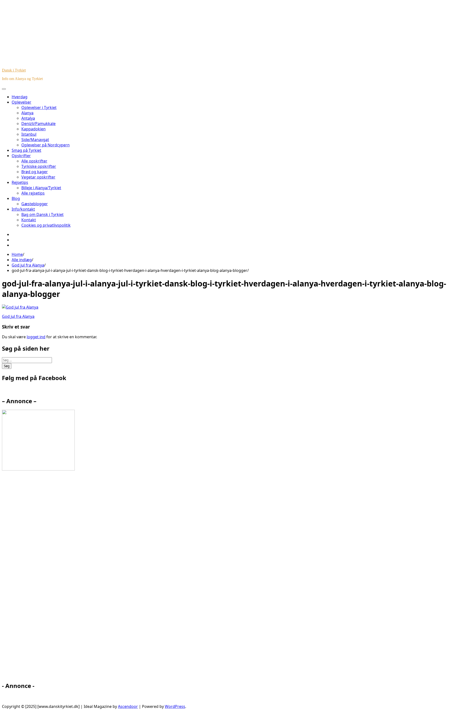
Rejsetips (20, 182)
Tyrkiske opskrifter (38, 166)
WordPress (175, 706)
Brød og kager (34, 171)
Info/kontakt (23, 209)
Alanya (27, 113)
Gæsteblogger (34, 203)
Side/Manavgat (35, 139)
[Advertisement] (45, 578)
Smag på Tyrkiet (26, 150)
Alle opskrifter (34, 161)
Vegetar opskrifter (38, 177)
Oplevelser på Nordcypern (45, 145)
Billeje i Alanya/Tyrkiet (41, 187)
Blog (16, 198)
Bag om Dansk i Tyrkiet (42, 214)
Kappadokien (33, 129)
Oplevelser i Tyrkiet (39, 107)
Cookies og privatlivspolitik (46, 225)
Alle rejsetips (33, 193)
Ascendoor (128, 706)
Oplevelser (21, 102)
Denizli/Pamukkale (38, 123)
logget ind (36, 336)
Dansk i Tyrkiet (14, 70)
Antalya (28, 118)
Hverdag (19, 96)
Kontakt (28, 220)
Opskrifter (21, 155)
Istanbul (28, 134)
